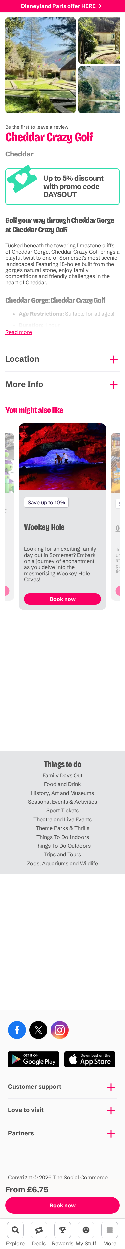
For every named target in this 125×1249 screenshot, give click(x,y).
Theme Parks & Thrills (62, 828)
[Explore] (15, 1230)
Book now (63, 1205)
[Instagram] (60, 1030)
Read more (18, 332)
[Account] (86, 1230)
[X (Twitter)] (38, 1030)
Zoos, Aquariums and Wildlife (62, 863)
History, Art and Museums (62, 793)
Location (22, 359)
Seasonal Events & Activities (62, 802)
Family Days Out (62, 775)
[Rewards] (62, 1230)
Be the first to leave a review (36, 127)
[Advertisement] (62, 683)
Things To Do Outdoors (62, 846)
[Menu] (109, 1230)
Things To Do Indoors (62, 837)
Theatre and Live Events (62, 819)
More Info (24, 384)
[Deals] (39, 1230)
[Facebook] (17, 1030)
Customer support (34, 1086)
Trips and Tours (62, 854)
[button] (36, 127)
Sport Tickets (62, 810)
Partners (21, 1133)
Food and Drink (62, 784)
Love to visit (26, 1110)
